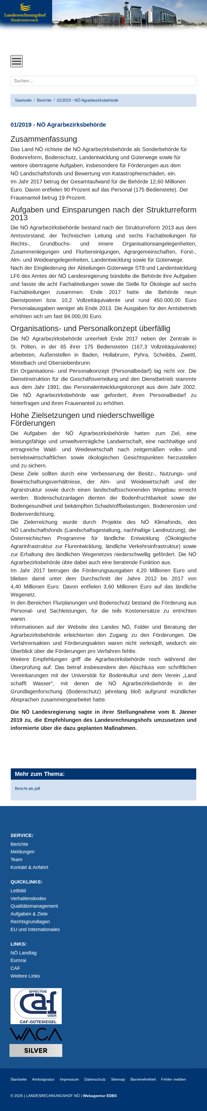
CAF (15, 968)
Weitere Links (25, 976)
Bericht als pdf (27, 788)
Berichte (19, 844)
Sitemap (118, 1079)
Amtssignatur (43, 1079)
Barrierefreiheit (143, 1079)
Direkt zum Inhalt (31, 51)
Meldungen (22, 851)
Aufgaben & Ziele (29, 914)
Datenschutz (95, 1079)
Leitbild (18, 890)
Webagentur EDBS (100, 1096)
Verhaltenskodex (28, 898)
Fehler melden (173, 1079)
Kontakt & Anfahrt (29, 867)
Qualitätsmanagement (34, 906)
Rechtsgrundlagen (30, 921)
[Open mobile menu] (17, 61)
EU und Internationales (35, 929)
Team (16, 859)
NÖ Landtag (24, 953)
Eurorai (18, 960)
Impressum (69, 1079)
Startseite (19, 1079)
